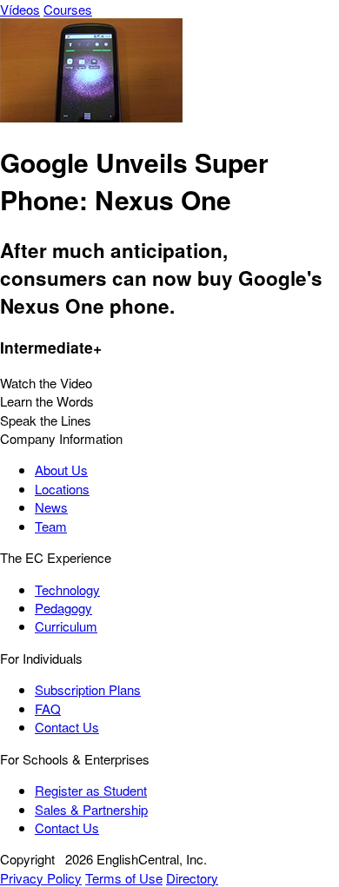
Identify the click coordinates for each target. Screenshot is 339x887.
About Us (61, 469)
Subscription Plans (88, 689)
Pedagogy (63, 608)
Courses (67, 9)
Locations (62, 489)
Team (51, 526)
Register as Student (91, 790)
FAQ (48, 708)
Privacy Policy (41, 878)
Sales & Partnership (91, 809)
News (51, 507)
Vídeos (20, 9)
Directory (192, 878)
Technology (67, 589)
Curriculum (66, 626)
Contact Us (67, 727)
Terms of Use (124, 878)
